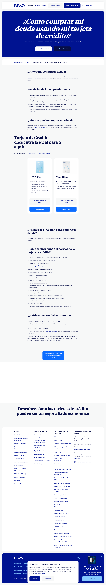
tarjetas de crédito (33, 79)
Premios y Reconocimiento (82, 449)
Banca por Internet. (44, 266)
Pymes (44, 5)
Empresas (37, 5)
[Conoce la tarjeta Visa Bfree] (66, 167)
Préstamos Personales (50, 331)
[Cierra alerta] (102, 556)
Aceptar (34, 578)
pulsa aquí (77, 458)
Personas (30, 5)
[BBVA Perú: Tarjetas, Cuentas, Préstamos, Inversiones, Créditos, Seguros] (19, 5)
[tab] (20, 154)
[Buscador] (83, 5)
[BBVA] (18, 558)
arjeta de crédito (40, 127)
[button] (72, 5)
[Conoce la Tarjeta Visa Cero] (39, 167)
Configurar (48, 578)
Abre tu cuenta (55, 5)
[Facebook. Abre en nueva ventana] (79, 558)
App (36, 266)
